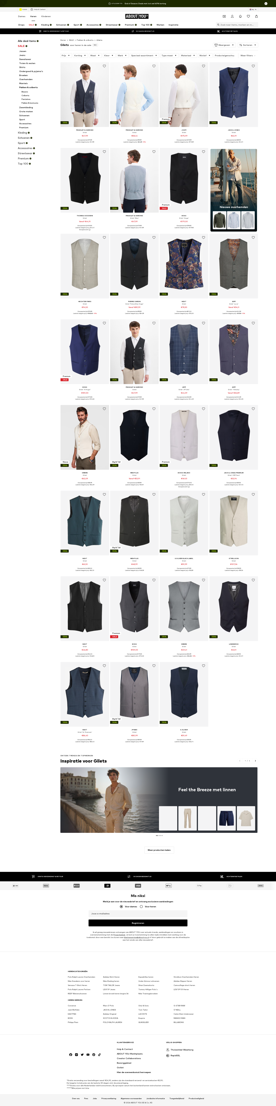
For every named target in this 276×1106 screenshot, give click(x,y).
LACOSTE (142, 1014)
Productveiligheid (196, 1099)
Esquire (141, 1018)
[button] (224, 45)
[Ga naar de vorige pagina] (240, 760)
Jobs (95, 1099)
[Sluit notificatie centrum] (240, 16)
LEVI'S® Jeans (109, 989)
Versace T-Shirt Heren (77, 985)
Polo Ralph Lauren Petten (79, 989)
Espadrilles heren (145, 977)
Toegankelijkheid (176, 1099)
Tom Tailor (143, 1010)
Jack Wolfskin (73, 1010)
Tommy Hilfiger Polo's (148, 989)
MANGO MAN (179, 1018)
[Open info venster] (265, 3)
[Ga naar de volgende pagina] (255, 760)
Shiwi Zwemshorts (146, 985)
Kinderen (46, 16)
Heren (33, 16)
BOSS (70, 1018)
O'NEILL (177, 1010)
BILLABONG (179, 1022)
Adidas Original (109, 1014)
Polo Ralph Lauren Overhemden (81, 977)
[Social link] (70, 1054)
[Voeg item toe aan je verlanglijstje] (104, 66)
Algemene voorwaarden (131, 1099)
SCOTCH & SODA (110, 1018)
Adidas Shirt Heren (111, 977)
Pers (86, 1099)
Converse (72, 1006)
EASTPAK (72, 1014)
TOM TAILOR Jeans (111, 985)
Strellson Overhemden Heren (186, 977)
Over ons (76, 1099)
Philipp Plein (73, 1022)
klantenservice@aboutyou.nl (136, 937)
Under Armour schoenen (148, 981)
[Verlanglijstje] (248, 16)
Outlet (24, 9)
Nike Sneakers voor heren (79, 981)
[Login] (232, 16)
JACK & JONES (109, 1010)
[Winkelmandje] (256, 16)
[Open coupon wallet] (224, 16)
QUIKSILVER (143, 1022)
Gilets (99, 40)
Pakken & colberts (85, 40)
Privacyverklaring (108, 1099)
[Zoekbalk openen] (217, 24)
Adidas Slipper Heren (183, 981)
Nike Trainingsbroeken (148, 994)
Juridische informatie (155, 1099)
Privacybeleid (119, 935)
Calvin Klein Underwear (184, 1014)
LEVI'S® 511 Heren (181, 989)
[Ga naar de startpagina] (83, 1044)
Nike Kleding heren (111, 981)
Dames (21, 16)
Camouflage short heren (184, 985)
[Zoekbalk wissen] (256, 25)
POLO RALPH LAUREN (112, 1022)
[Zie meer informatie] (85, 144)
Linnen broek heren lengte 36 (116, 994)
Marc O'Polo (108, 1006)
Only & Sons (143, 1006)
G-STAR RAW (179, 1006)
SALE (71, 40)
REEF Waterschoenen (77, 994)
